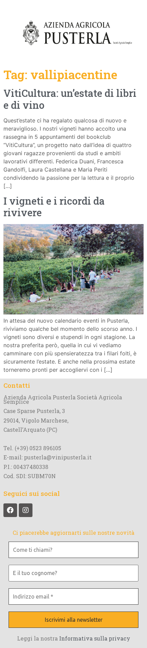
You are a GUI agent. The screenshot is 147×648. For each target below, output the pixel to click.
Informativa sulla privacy (94, 638)
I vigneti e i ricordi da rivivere (54, 206)
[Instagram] (25, 510)
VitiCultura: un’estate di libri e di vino (69, 99)
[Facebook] (10, 510)
